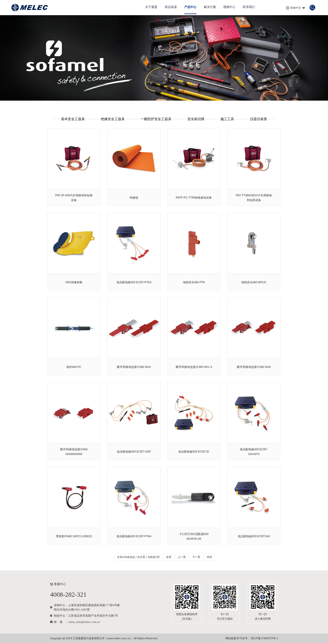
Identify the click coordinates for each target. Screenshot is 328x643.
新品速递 (171, 7)
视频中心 (229, 7)
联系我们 (249, 7)
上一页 (182, 557)
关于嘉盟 (151, 7)
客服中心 (60, 584)
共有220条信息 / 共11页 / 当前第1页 (138, 557)
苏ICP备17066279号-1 (264, 638)
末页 (209, 557)
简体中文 (295, 7)
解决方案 (210, 7)
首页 (168, 557)
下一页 (196, 557)
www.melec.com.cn (118, 638)
